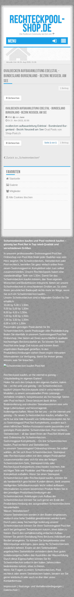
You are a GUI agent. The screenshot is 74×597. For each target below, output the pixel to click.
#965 (10, 117)
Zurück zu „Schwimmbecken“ (23, 157)
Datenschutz (11, 589)
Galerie (13, 184)
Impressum (10, 586)
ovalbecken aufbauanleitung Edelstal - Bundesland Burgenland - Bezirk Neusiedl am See (35, 75)
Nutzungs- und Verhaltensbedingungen (40, 586)
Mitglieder (14, 191)
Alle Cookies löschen (20, 197)
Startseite (14, 178)
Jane (21, 117)
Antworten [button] (13, 98)
